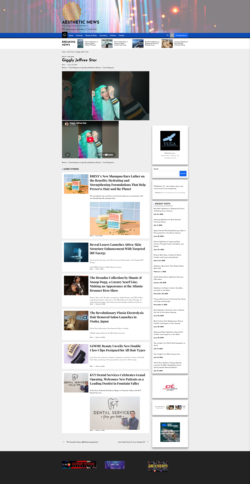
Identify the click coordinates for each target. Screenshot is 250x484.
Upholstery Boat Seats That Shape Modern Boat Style (169, 267)
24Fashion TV (159, 192)
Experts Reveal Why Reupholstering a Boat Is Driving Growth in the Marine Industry (170, 232)
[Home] (64, 35)
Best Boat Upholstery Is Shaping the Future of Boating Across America (169, 210)
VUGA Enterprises (169, 153)
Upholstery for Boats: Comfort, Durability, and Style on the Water (168, 289)
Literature (103, 35)
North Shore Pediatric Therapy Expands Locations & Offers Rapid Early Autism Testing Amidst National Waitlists (168, 365)
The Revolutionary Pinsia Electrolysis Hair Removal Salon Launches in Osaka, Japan (117, 317)
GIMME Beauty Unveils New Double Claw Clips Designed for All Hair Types (117, 348)
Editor (63, 64)
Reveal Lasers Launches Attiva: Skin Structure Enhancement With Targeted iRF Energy (117, 248)
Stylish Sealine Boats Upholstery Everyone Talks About (168, 278)
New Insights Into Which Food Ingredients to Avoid (169, 344)
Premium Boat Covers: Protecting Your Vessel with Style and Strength (170, 300)
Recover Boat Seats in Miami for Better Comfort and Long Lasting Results (167, 256)
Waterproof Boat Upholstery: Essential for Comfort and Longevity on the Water (168, 333)
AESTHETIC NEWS (80, 22)
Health (121, 35)
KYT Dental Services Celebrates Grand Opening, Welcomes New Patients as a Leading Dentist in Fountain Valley (117, 379)
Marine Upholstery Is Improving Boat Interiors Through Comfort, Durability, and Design (168, 244)
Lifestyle (79, 35)
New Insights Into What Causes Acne (167, 354)
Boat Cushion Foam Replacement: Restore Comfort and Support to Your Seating (168, 322)
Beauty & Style (91, 35)
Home (71, 35)
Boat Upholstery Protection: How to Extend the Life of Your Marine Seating (169, 311)
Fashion (113, 35)
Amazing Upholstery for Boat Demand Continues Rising (167, 221)
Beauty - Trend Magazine (71, 68)
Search (156, 169)
